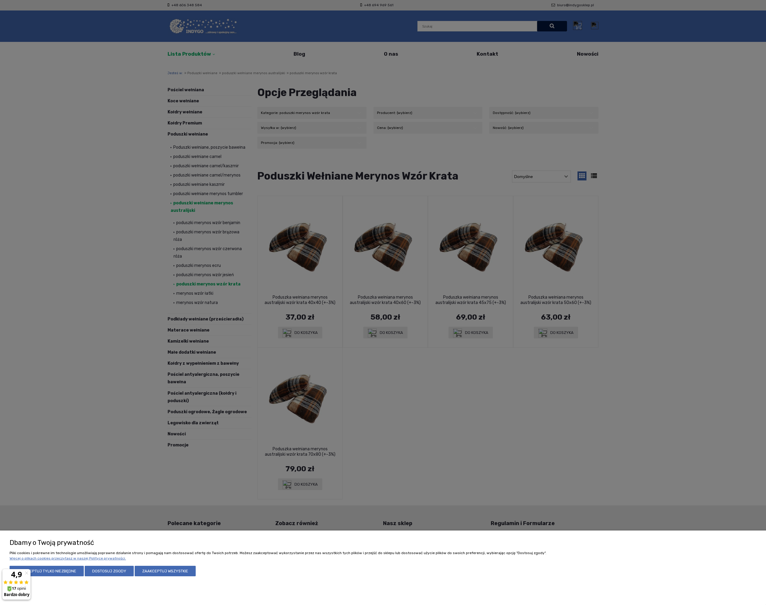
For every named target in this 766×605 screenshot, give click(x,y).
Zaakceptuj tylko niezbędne (46, 571)
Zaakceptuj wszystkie (165, 571)
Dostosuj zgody (109, 571)
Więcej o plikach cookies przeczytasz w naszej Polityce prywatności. (68, 558)
